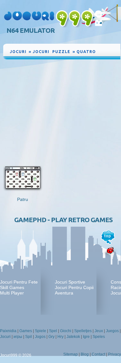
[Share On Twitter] (108, 56)
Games (25, 331)
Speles (99, 336)
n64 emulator (30, 30)
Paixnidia (8, 331)
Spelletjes (83, 331)
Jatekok (73, 336)
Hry (60, 336)
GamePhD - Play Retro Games (63, 219)
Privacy (114, 354)
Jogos (40, 336)
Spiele (40, 331)
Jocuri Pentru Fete (19, 282)
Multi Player (12, 292)
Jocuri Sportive (70, 282)
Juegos (112, 331)
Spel (53, 331)
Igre (86, 336)
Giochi (65, 331)
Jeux (99, 331)
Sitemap (70, 354)
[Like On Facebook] (101, 50)
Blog (85, 354)
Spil (28, 336)
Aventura (64, 292)
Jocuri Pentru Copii (74, 287)
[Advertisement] (61, 109)
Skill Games (12, 287)
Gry (51, 336)
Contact (98, 354)
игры (18, 336)
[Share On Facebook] (108, 50)
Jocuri (5, 336)
